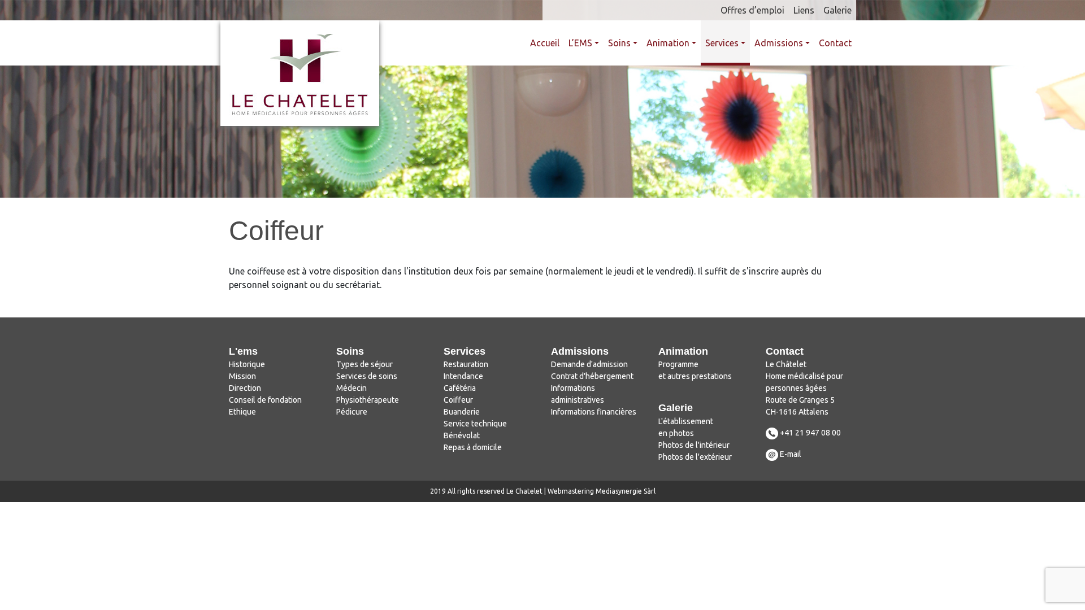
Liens (803, 10)
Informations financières (593, 411)
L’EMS (580, 43)
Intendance (463, 376)
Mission (242, 376)
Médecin (351, 388)
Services (722, 43)
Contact (835, 43)
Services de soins (366, 376)
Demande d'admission (589, 364)
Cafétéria (460, 388)
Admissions (778, 43)
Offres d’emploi (752, 10)
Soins (619, 43)
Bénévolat (462, 435)
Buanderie (462, 411)
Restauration (466, 364)
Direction (245, 388)
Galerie (837, 10)
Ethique (242, 411)
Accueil (544, 43)
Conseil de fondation (265, 399)
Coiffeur (458, 399)
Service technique (475, 423)
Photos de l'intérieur (694, 445)
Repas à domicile (473, 447)
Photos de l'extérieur (695, 456)
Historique (247, 364)
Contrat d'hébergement (592, 376)
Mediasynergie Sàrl (626, 491)
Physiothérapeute (367, 399)
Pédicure (351, 411)
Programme (678, 364)
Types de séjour (364, 364)
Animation (667, 43)
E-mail (790, 454)
